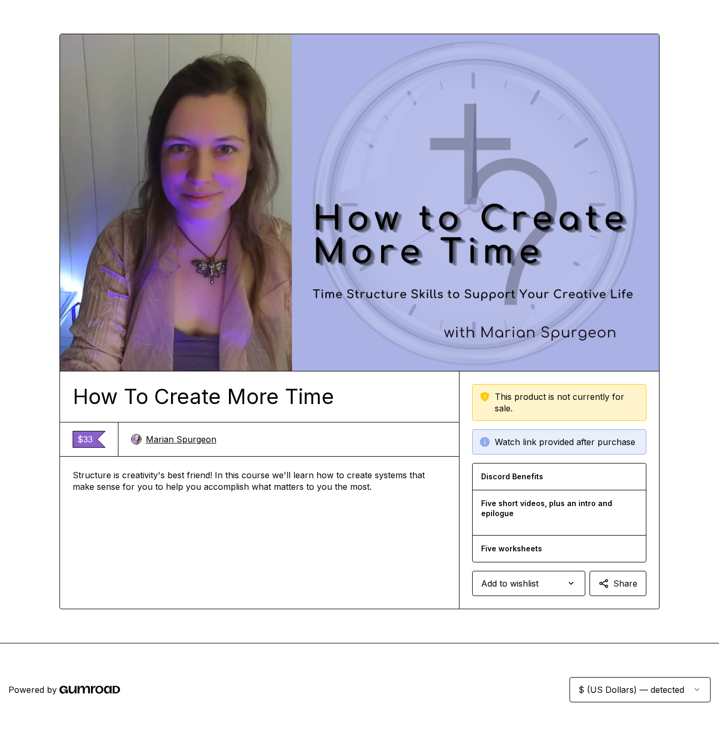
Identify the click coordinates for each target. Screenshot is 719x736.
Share (625, 583)
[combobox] (528, 583)
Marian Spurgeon (181, 439)
